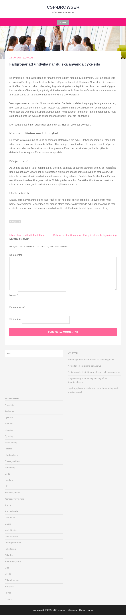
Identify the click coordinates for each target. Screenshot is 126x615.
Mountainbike (11, 536)
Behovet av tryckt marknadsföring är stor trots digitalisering (85, 235)
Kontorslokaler (12, 511)
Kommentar (16, 255)
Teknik (8, 593)
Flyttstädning (11, 442)
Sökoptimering (12, 580)
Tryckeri (8, 599)
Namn (13, 295)
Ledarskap (10, 517)
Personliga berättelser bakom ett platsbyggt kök (91, 359)
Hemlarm (9, 480)
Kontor (8, 505)
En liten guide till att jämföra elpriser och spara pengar (94, 372)
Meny (63, 22)
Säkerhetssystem (13, 561)
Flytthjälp (9, 436)
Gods (7, 474)
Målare (8, 524)
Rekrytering (10, 549)
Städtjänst (9, 586)
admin (31, 57)
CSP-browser (63, 7)
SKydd (8, 574)
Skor (7, 568)
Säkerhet (9, 555)
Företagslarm (11, 455)
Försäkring (10, 467)
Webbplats (15, 319)
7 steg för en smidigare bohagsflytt (84, 366)
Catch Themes (86, 610)
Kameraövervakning (14, 499)
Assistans (9, 411)
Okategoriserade (13, 542)
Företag (8, 448)
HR (6, 486)
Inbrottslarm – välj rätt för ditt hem (27, 235)
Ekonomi (9, 423)
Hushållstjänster (12, 492)
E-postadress (17, 307)
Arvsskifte (9, 405)
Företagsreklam (12, 461)
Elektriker (9, 430)
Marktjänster (11, 530)
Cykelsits (15, 222)
